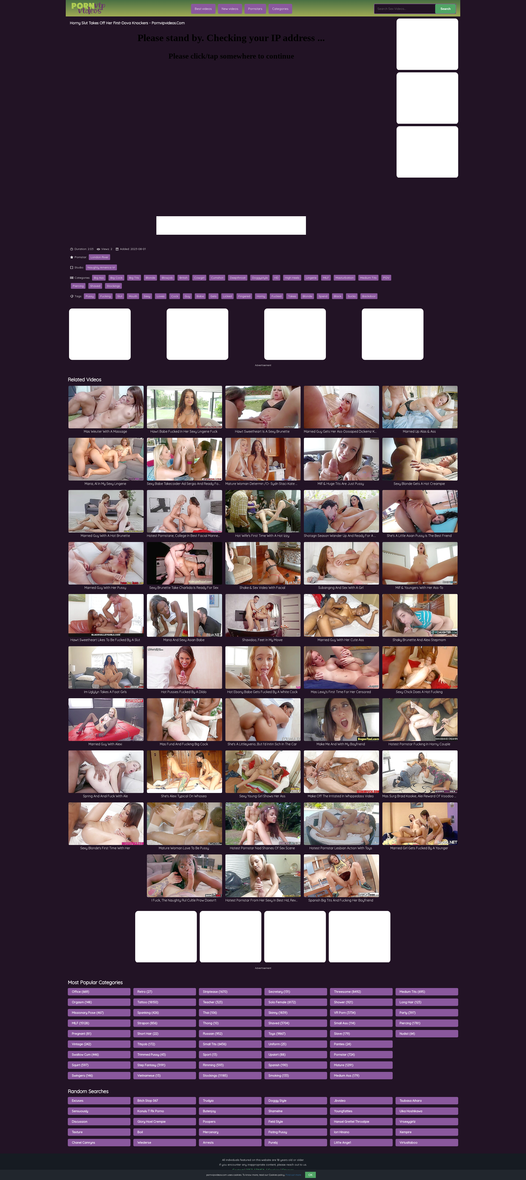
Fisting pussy (278, 1132)
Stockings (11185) (215, 1075)
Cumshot (217, 278)
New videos (230, 9)
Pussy (90, 296)
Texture (77, 1132)
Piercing (78, 286)
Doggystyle (260, 278)
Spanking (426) (148, 1013)
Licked (227, 296)
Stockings (113, 286)
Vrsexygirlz (407, 1121)
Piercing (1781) (410, 1023)
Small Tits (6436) (214, 1044)
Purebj (273, 1142)
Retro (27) (144, 992)
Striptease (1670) (215, 992)
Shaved (95, 286)
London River (99, 257)
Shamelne (276, 1111)
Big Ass (99, 278)
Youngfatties (343, 1111)
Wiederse (144, 1142)
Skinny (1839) (278, 1013)
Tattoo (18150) (147, 1002)
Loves (161, 296)
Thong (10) (211, 1023)
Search (446, 8)
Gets (213, 296)
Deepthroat (238, 278)
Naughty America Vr (101, 267)
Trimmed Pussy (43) (151, 1054)
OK (310, 1175)
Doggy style (277, 1101)
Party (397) (408, 1013)
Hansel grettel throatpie (351, 1121)
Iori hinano (341, 1132)
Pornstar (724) (344, 1054)
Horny (261, 296)
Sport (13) (210, 1054)
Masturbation (345, 278)
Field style (276, 1121)
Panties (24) (342, 1044)
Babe (200, 296)
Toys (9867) (277, 1034)
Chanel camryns (83, 1142)
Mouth (133, 296)
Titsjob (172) (146, 1044)
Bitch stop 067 (147, 1101)
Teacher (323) (213, 1002)
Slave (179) (342, 1034)
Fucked (276, 296)
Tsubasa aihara (411, 1101)
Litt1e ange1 (342, 1142)
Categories (280, 9)
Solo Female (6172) (282, 1002)
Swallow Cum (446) (85, 1054)
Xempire (406, 1132)
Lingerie (311, 278)
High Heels (292, 278)
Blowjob (167, 278)
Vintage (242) (81, 1044)
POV (386, 278)
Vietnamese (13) (149, 1075)
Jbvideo (340, 1101)
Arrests (208, 1142)
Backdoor (369, 296)
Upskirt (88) (277, 1054)
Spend (323, 296)
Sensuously (80, 1111)
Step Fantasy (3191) (151, 1065)
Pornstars (255, 9)
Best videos (203, 9)
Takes (292, 296)
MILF (326, 278)
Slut (119, 296)
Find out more (293, 1174)
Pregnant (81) (81, 1034)
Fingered (244, 296)
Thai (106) (210, 1013)
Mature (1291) (343, 1065)
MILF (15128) (80, 1023)
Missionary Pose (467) (88, 1013)
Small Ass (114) (344, 1023)
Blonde (150, 278)
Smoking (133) (279, 1075)
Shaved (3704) (279, 1023)
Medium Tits (368, 278)
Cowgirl (199, 278)
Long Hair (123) (410, 1002)
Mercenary (210, 1132)
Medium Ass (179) (346, 1075)
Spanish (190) (278, 1065)
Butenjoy (209, 1111)
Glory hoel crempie (151, 1121)
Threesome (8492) (347, 992)
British (183, 278)
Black (337, 296)
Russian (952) (213, 1034)
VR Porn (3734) (345, 1013)
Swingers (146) (82, 1075)
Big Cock (116, 278)
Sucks (352, 296)
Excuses (77, 1101)
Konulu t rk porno (150, 1111)
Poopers (209, 1121)
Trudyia (208, 1101)
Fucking (105, 296)
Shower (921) (343, 1002)
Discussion (79, 1121)
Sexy (147, 296)
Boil (140, 1132)
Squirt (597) (80, 1065)
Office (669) (80, 992)
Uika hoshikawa (411, 1111)
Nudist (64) (407, 1034)
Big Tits (134, 278)
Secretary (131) (279, 992)
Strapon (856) (147, 1023)
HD (276, 278)
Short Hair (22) (147, 1034)
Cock (174, 296)
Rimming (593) (213, 1065)
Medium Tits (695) (412, 992)
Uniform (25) (277, 1044)
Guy (187, 296)
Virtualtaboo (409, 1142)
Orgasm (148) (82, 1002)
